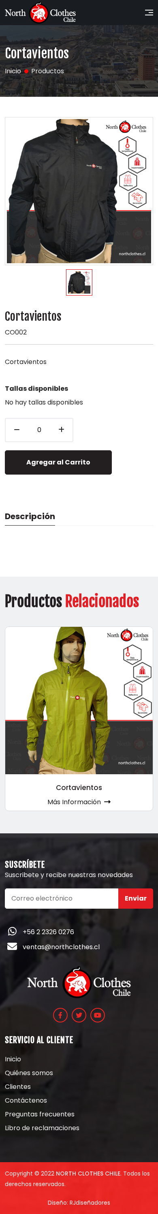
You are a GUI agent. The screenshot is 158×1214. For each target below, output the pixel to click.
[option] (79, 282)
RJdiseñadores (90, 1203)
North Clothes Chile (88, 1173)
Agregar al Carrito (58, 462)
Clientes (18, 1087)
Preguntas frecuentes (40, 1114)
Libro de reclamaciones (42, 1128)
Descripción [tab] (30, 516)
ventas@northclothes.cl (61, 947)
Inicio (13, 1059)
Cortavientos (79, 787)
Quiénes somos (29, 1073)
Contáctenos (26, 1101)
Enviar (136, 898)
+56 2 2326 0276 (48, 932)
